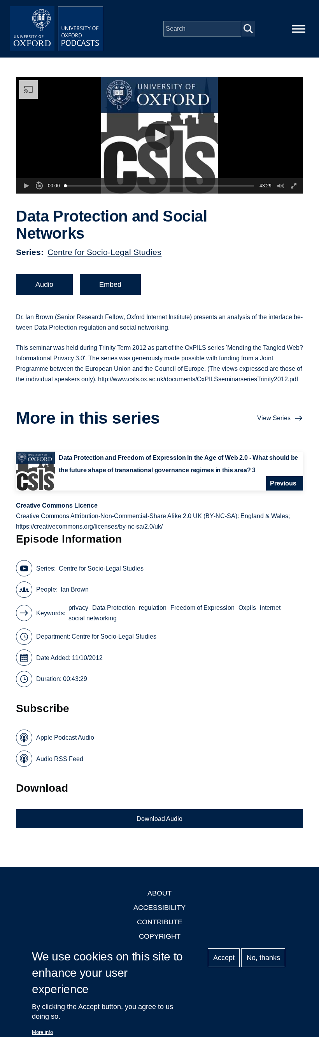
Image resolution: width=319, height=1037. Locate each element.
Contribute (159, 922)
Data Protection (113, 607)
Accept (224, 958)
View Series (274, 418)
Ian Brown (75, 589)
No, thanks (263, 958)
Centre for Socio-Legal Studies (104, 252)
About (159, 893)
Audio (44, 284)
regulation (153, 607)
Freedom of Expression (202, 607)
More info (42, 1032)
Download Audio (159, 818)
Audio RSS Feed (59, 759)
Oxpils (247, 607)
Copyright (160, 936)
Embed (110, 284)
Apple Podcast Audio (65, 737)
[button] (159, 135)
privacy (78, 607)
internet (270, 607)
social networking (92, 618)
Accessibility (159, 907)
